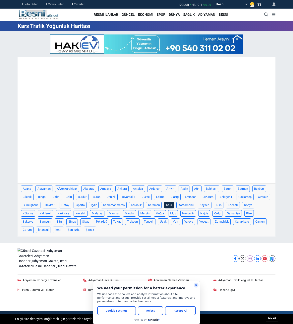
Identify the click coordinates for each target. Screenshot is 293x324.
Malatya (97, 213)
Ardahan (154, 188)
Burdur (82, 197)
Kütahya (28, 213)
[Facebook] (235, 258)
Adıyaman (44, 188)
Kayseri (204, 205)
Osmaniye (233, 213)
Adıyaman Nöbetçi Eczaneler (42, 280)
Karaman (154, 205)
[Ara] (266, 14)
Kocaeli (233, 205)
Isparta (80, 205)
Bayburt (259, 188)
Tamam (272, 318)
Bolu (69, 197)
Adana (27, 188)
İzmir (58, 230)
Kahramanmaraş (114, 205)
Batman (243, 188)
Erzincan (190, 197)
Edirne (160, 197)
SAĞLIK (189, 15)
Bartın (227, 188)
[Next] (272, 258)
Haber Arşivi (227, 290)
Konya (248, 205)
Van (175, 221)
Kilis (219, 205)
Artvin (170, 188)
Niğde (204, 213)
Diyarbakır (128, 197)
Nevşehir (188, 213)
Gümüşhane (30, 205)
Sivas (85, 221)
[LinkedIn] (257, 258)
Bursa (96, 197)
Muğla (160, 213)
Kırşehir (81, 213)
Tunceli (148, 221)
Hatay (65, 205)
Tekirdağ (101, 221)
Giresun (263, 197)
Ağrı (197, 188)
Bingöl (42, 197)
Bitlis (56, 197)
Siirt (59, 221)
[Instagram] (250, 258)
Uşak (163, 221)
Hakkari (50, 205)
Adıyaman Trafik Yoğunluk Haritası (241, 280)
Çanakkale (242, 221)
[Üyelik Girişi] (272, 4)
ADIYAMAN (206, 15)
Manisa (114, 213)
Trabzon (132, 221)
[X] (242, 258)
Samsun (45, 221)
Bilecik (27, 197)
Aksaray (88, 188)
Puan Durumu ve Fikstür (38, 290)
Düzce (146, 197)
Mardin (129, 213)
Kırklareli (45, 213)
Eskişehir (226, 197)
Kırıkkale (63, 213)
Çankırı (260, 221)
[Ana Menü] (273, 14)
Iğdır (94, 205)
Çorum (27, 230)
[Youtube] (265, 258)
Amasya (105, 188)
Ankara (122, 188)
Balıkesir (211, 188)
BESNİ (223, 15)
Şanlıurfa (74, 230)
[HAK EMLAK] (146, 44)
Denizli (111, 197)
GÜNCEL (128, 15)
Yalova (188, 221)
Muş (173, 213)
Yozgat (203, 221)
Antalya (138, 188)
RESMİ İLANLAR (106, 15)
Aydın (184, 188)
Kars (169, 205)
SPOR (161, 15)
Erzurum (208, 197)
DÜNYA (174, 15)
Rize (249, 213)
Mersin (144, 213)
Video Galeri (56, 4)
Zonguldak (222, 221)
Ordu (217, 213)
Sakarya (28, 221)
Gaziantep (245, 197)
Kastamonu (186, 205)
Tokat (117, 221)
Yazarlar (79, 4)
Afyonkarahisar (67, 188)
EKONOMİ (145, 15)
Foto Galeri (31, 4)
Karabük (136, 205)
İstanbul (43, 230)
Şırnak (90, 230)
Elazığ (175, 197)
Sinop (72, 221)
